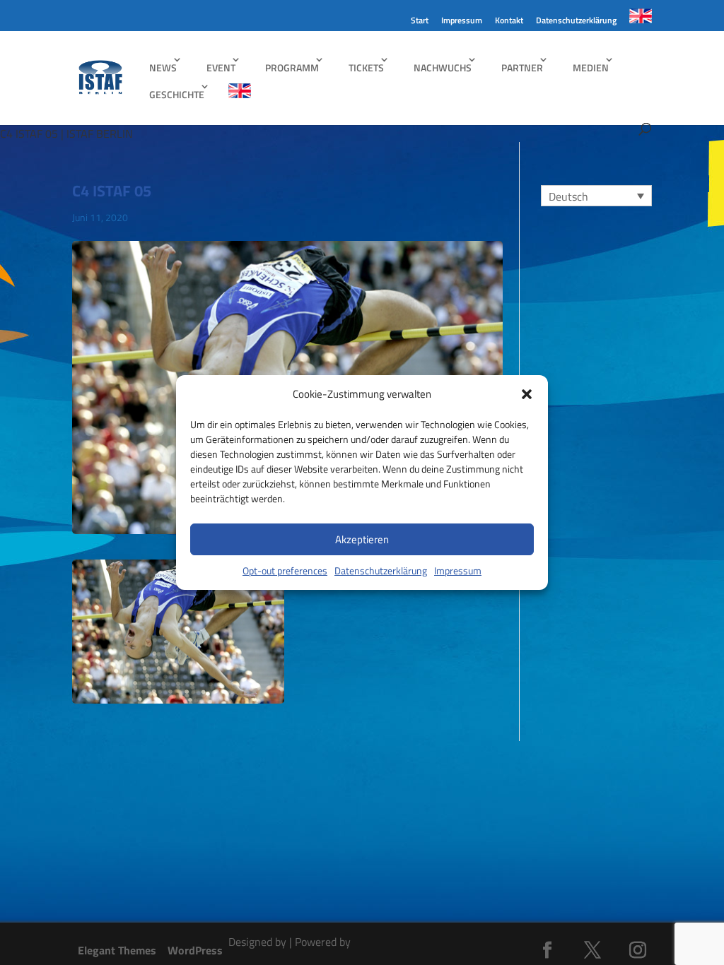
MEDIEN (591, 67)
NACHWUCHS (443, 67)
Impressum (457, 570)
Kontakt (509, 21)
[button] (527, 394)
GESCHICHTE (176, 94)
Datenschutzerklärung (380, 570)
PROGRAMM (292, 67)
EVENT (220, 67)
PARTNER (522, 67)
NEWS (163, 67)
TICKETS (366, 67)
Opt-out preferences (285, 570)
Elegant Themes (117, 950)
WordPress (195, 950)
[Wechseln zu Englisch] (640, 19)
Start (419, 21)
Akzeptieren (362, 539)
